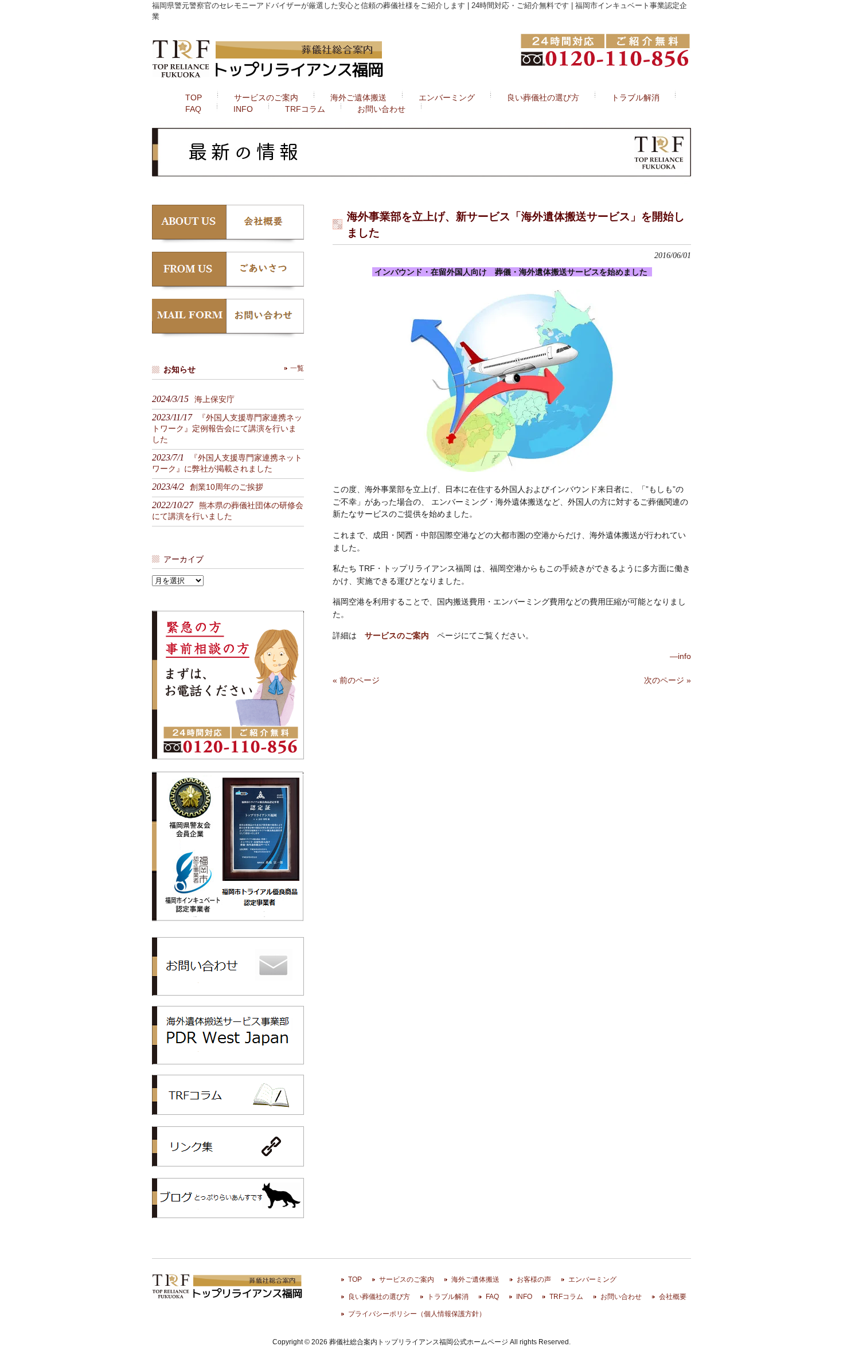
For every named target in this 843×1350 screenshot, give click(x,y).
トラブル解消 (448, 1297)
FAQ (492, 1297)
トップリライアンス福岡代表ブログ (228, 1198)
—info (680, 656)
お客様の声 (534, 1279)
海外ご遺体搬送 (475, 1279)
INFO (524, 1297)
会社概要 (672, 1297)
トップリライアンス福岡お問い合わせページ (228, 965)
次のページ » (667, 680)
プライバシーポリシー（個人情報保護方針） (417, 1314)
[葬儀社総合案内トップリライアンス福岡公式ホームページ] (269, 79)
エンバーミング (592, 1279)
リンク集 (228, 1146)
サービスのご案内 (406, 1279)
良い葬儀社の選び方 (379, 1297)
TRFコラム (228, 1095)
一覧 (297, 368)
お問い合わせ (621, 1297)
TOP (355, 1279)
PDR (228, 1034)
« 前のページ (356, 680)
